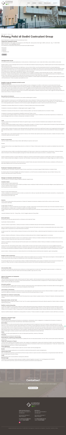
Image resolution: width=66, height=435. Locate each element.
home (28, 3)
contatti (55, 3)
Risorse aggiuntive (31, 428)
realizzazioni (47, 3)
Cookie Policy (53, 428)
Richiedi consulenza (33, 387)
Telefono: (24, 420)
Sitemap (56, 428)
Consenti (4, 54)
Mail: (25, 418)
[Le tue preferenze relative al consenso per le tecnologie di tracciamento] (65, 326)
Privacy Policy (48, 428)
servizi (40, 3)
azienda (34, 3)
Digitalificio (43, 428)
